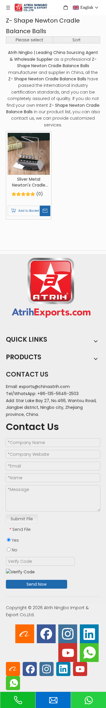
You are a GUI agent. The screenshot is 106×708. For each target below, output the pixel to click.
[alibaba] (24, 633)
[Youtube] (67, 652)
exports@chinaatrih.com (44, 386)
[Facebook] (46, 633)
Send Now (36, 584)
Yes (15, 540)
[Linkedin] (89, 633)
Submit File (22, 519)
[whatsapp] (89, 652)
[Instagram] (67, 633)
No (14, 550)
